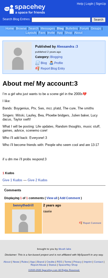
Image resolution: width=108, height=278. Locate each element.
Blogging (56, 57)
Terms (67, 261)
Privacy (77, 261)
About (78, 33)
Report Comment (91, 223)
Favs (42, 33)
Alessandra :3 (67, 46)
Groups (96, 28)
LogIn (89, 4)
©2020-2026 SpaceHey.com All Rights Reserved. (54, 270)
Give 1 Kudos (12, 180)
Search (98, 19)
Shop (68, 33)
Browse (21, 28)
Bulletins (72, 28)
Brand (40, 261)
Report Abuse (38, 264)
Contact (98, 261)
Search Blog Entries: (16, 19)
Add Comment (70, 198)
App (60, 33)
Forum (84, 28)
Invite (51, 33)
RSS (59, 261)
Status (52, 264)
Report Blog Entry (52, 68)
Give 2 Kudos (37, 180)
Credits (50, 261)
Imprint (88, 261)
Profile (58, 63)
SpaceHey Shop (68, 264)
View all (51, 198)
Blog (60, 28)
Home (10, 28)
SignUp (101, 4)
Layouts (31, 33)
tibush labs (65, 249)
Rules (24, 261)
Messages (48, 28)
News (16, 261)
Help (80, 4)
